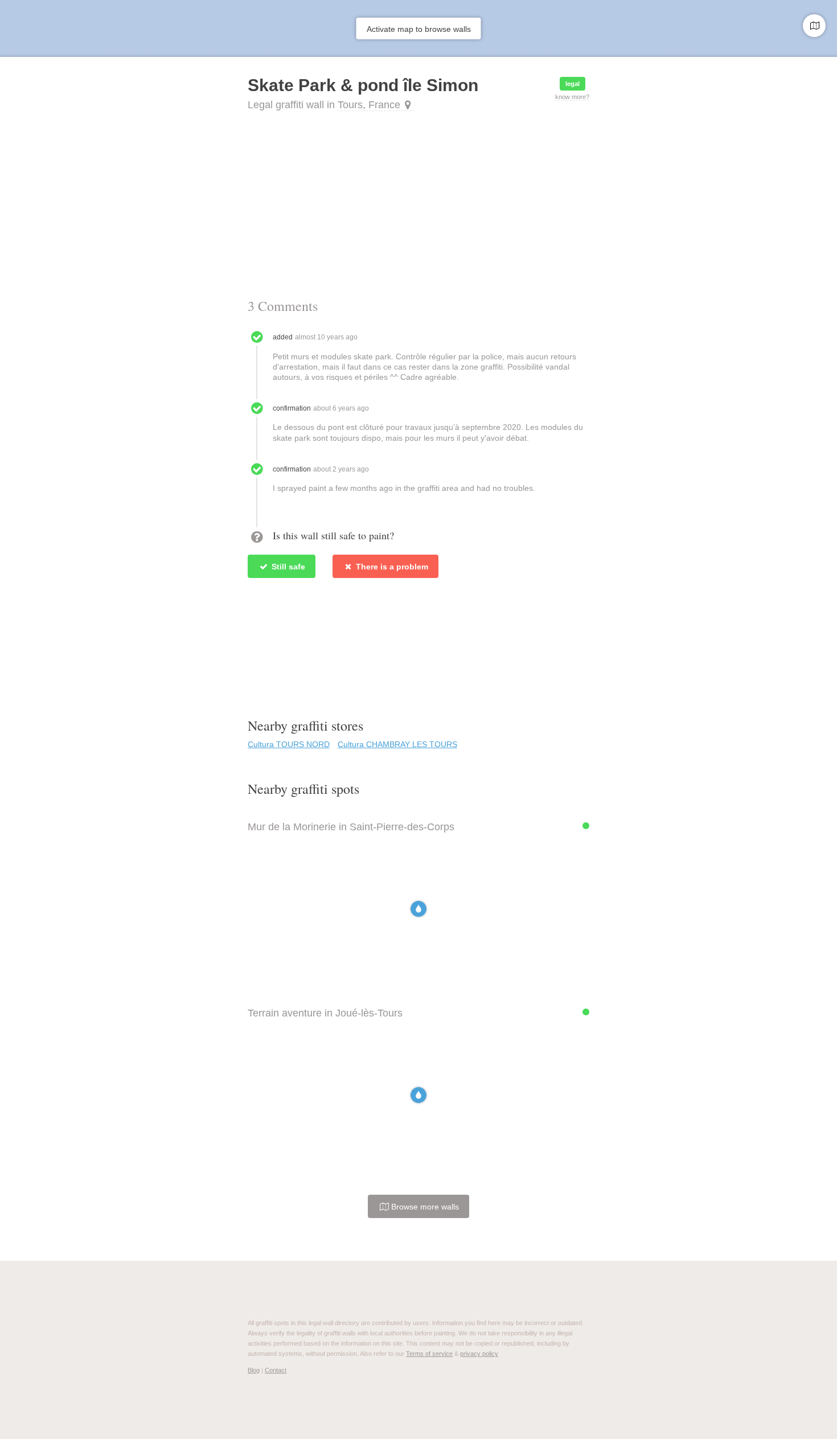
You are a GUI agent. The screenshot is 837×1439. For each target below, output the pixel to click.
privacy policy (479, 1353)
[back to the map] (814, 25)
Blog (254, 1370)
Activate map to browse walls (419, 29)
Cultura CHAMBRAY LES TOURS (397, 744)
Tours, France (369, 104)
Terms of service (429, 1353)
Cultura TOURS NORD (289, 744)
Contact (275, 1370)
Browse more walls (424, 1206)
